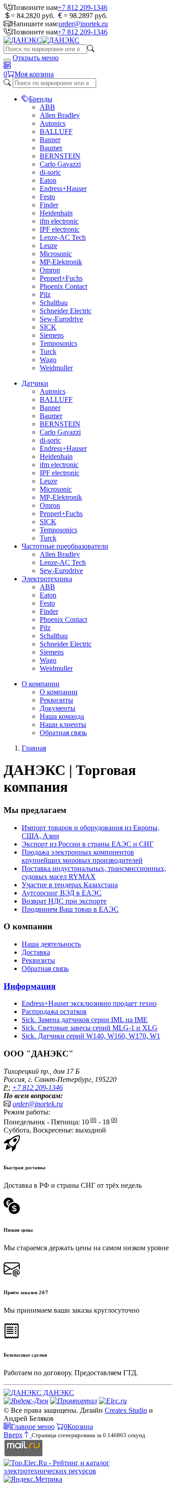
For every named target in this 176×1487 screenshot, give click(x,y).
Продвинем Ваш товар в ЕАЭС (70, 909)
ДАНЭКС (58, 1392)
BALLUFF (56, 131)
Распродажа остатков (54, 1011)
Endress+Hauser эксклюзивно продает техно (89, 1003)
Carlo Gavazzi (60, 164)
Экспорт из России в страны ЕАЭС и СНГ (87, 844)
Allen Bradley (60, 115)
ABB (47, 107)
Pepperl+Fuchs (61, 278)
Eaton (48, 180)
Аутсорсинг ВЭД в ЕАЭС (62, 893)
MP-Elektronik (61, 262)
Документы (57, 708)
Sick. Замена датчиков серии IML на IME (85, 1019)
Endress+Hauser (63, 188)
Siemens (52, 335)
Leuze (48, 245)
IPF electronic (59, 229)
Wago (48, 359)
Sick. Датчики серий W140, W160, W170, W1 (91, 1036)
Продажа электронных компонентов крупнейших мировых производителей (82, 856)
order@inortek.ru (83, 24)
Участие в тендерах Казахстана (70, 885)
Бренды (40, 99)
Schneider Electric (66, 311)
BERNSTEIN (60, 156)
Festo (47, 197)
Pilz (45, 294)
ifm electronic (59, 221)
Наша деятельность (51, 944)
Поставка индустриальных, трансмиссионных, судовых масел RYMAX (94, 872)
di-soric (50, 172)
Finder (49, 205)
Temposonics (58, 343)
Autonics (52, 123)
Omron (50, 270)
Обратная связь (63, 732)
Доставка (36, 952)
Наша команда (62, 716)
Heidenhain (56, 213)
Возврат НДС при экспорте (64, 901)
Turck (48, 351)
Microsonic (56, 254)
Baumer (51, 148)
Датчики (35, 383)
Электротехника (47, 579)
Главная (34, 748)
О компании (41, 684)
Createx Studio (126, 1410)
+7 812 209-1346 (82, 7)
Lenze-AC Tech (63, 237)
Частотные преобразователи (65, 546)
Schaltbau (54, 302)
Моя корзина (34, 74)
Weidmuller (56, 368)
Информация (30, 986)
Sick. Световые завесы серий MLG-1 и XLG (89, 1028)
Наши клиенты (63, 724)
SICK (48, 327)
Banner (50, 139)
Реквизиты (56, 700)
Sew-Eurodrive (61, 319)
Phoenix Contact (63, 286)
